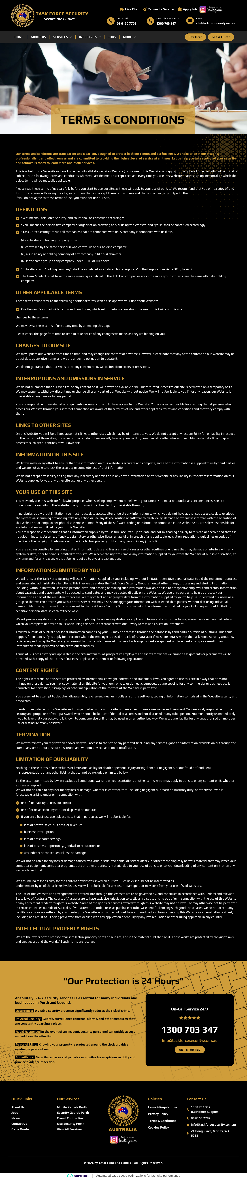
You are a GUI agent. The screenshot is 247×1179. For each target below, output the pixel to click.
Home (19, 37)
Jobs (112, 37)
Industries (88, 37)
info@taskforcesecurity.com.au (190, 1040)
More (127, 37)
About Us (38, 37)
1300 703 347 (189, 1029)
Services (60, 37)
